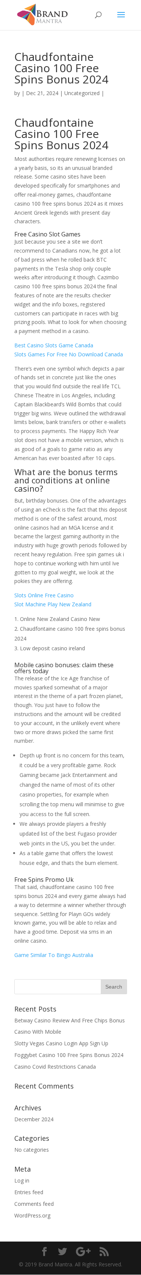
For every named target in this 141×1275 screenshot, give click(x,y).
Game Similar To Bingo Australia (53, 955)
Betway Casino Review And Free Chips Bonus (69, 1020)
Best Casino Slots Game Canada (53, 345)
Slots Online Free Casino (44, 595)
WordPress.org (32, 1215)
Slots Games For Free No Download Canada (68, 354)
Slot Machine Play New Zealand (52, 604)
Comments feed (34, 1203)
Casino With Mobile (37, 1031)
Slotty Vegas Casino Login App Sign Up (61, 1043)
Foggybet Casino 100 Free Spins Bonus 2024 (68, 1054)
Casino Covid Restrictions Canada (55, 1066)
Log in (21, 1180)
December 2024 (33, 1119)
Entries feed (28, 1192)
